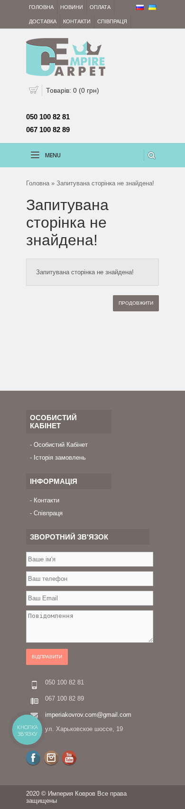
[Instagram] (51, 758)
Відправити (47, 656)
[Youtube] (69, 758)
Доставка (42, 21)
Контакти (77, 21)
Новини (71, 7)
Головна (41, 7)
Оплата (100, 7)
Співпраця (112, 21)
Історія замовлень (60, 457)
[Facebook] (33, 758)
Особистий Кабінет (61, 444)
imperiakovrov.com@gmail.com (88, 714)
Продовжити (136, 303)
